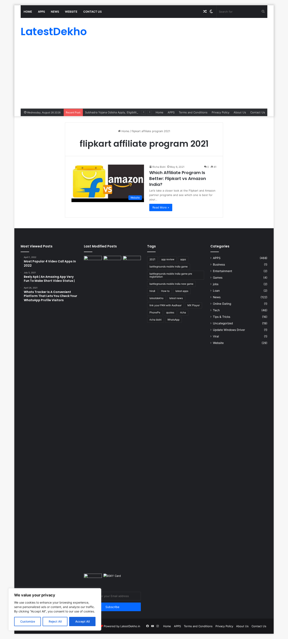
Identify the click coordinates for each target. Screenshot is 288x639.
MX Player (193, 305)
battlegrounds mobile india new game (171, 283)
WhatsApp (173, 319)
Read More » (160, 207)
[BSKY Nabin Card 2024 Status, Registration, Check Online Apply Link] (112, 579)
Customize (27, 621)
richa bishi (155, 319)
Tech (216, 310)
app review (167, 259)
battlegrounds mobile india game (168, 266)
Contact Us (92, 11)
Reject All (55, 621)
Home (28, 11)
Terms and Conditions (193, 112)
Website (71, 11)
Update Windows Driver (229, 330)
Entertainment (222, 271)
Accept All (82, 621)
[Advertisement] (144, 76)
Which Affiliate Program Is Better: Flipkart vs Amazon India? (177, 178)
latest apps (181, 291)
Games (217, 277)
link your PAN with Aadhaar (165, 305)
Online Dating (222, 303)
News (55, 11)
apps (183, 259)
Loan (216, 290)
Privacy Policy (220, 112)
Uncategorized (223, 323)
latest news (176, 298)
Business (219, 264)
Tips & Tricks (221, 316)
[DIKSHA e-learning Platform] (93, 579)
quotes (170, 312)
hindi (152, 291)
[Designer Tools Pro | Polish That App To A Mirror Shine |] (93, 262)
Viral (216, 336)
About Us (240, 112)
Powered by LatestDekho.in (122, 626)
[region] (54, 609)
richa (183, 312)
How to (165, 291)
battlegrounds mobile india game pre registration (170, 275)
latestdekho (156, 298)
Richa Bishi (159, 166)
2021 (152, 259)
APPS (41, 11)
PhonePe (154, 312)
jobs (215, 284)
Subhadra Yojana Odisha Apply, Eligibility (111, 112)
